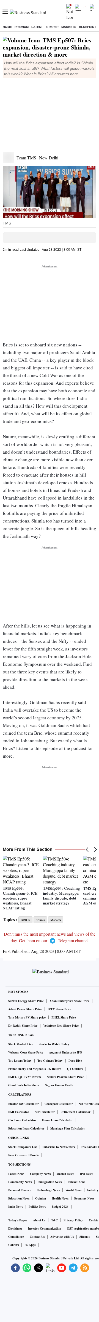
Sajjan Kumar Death (59, 1085)
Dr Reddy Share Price (22, 1026)
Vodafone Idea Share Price (61, 1026)
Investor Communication (44, 1228)
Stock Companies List (22, 1147)
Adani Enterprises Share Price (69, 1001)
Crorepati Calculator (59, 1104)
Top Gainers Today (50, 1061)
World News (73, 1190)
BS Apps (29, 1245)
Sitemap (84, 1237)
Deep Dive (75, 1061)
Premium (22, 26)
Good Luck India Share (23, 1085)
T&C (54, 1220)
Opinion (40, 1198)
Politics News (37, 1207)
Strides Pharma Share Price (65, 1077)
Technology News (48, 1190)
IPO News (86, 1174)
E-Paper (52, 26)
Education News (18, 1198)
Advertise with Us (62, 1237)
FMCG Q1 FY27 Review (24, 1077)
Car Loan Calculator (22, 1120)
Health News (60, 1198)
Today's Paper (17, 1220)
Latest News (16, 1174)
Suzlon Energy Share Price (26, 1001)
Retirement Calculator (75, 1112)
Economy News (84, 1198)
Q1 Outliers (75, 1069)
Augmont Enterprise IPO (65, 1052)
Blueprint (87, 26)
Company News (40, 1174)
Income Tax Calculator (23, 1104)
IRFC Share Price (59, 1009)
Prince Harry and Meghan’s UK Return (34, 1069)
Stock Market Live (20, 1044)
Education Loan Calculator (26, 1128)
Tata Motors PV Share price (27, 1017)
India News (15, 1207)
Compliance (16, 1237)
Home (7, 26)
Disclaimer (15, 1228)
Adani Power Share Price (25, 1009)
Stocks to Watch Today (54, 1044)
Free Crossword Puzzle (23, 1155)
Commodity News (20, 1182)
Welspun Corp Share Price (25, 1052)
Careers (13, 1245)
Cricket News (76, 1182)
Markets (68, 26)
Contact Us (37, 1237)
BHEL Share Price (63, 1017)
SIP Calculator (45, 1112)
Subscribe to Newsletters (59, 1147)
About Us (39, 1220)
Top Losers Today (20, 1061)
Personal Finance (19, 1190)
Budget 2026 (60, 1207)
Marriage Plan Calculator (67, 1128)
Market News (65, 1174)
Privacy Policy (73, 1220)
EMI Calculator (18, 1112)
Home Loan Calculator (57, 1120)
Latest (37, 26)
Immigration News (49, 1182)
